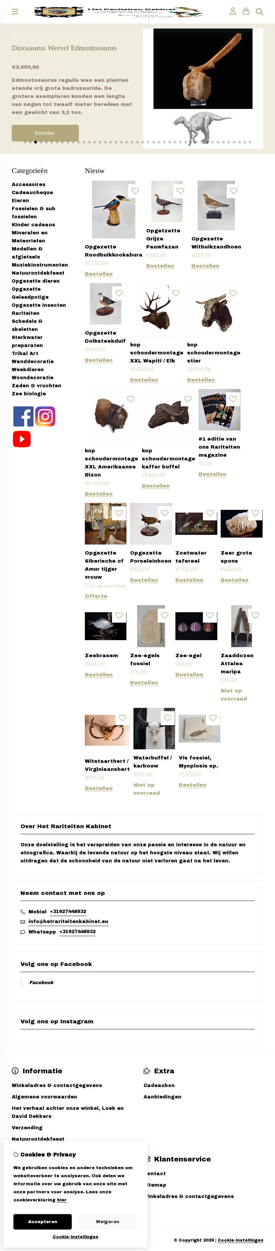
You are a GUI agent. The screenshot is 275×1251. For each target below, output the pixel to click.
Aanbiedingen (162, 1096)
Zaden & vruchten (36, 385)
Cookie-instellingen (240, 1240)
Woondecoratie (32, 377)
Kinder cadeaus (33, 224)
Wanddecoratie (33, 361)
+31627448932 (68, 911)
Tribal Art (25, 353)
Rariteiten (26, 313)
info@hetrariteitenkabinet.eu (68, 921)
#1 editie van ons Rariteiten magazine (219, 447)
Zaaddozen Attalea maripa (237, 663)
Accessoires (28, 184)
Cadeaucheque (32, 192)
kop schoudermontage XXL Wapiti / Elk (156, 352)
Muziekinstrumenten (40, 265)
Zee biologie (29, 393)
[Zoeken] (259, 11)
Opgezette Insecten (39, 305)
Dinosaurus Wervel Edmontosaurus (64, 48)
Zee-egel (188, 655)
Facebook (41, 982)
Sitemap (155, 1185)
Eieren (20, 200)
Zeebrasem (101, 655)
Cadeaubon (159, 1085)
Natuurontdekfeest (38, 273)
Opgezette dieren (36, 281)
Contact (155, 1173)
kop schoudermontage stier (213, 352)
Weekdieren (28, 369)
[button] (24, 142)
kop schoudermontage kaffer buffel (168, 458)
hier (62, 1200)
